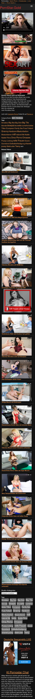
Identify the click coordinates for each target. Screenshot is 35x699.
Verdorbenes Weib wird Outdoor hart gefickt (16, 334)
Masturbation (22, 131)
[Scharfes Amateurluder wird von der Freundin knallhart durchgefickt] (17, 229)
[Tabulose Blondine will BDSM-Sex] (17, 254)
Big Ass (12, 122)
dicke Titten (6, 607)
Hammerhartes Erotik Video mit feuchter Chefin (17, 562)
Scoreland (5, 143)
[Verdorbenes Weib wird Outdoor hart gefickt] (17, 323)
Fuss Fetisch (28, 128)
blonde (4, 125)
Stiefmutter (11, 146)
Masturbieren (6, 134)
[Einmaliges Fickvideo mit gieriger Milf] (17, 277)
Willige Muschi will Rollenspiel (11, 402)
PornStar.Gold (10, 7)
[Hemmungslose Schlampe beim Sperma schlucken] (17, 573)
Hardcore (13, 131)
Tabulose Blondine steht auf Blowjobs (14, 356)
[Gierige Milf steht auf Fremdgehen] (17, 183)
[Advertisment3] (17, 300)
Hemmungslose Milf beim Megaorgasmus (15, 217)
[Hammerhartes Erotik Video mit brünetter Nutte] (17, 414)
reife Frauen (19, 140)
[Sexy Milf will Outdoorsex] (17, 161)
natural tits (20, 134)
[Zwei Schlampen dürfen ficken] (17, 368)
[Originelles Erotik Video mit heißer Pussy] (17, 505)
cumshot (25, 125)
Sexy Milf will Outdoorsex (10, 172)
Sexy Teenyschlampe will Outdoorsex (14, 493)
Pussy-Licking (7, 140)
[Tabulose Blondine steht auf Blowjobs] (17, 346)
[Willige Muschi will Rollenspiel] (17, 391)
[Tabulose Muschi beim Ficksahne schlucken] (17, 437)
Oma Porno (16, 137)
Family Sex (19, 128)
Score (27, 140)
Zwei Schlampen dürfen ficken (11, 379)
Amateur (4, 122)
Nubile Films (6, 137)
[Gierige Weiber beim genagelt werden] (17, 528)
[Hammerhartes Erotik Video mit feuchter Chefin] (17, 551)
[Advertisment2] (17, 82)
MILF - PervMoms (17, 118)
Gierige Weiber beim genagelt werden (14, 539)
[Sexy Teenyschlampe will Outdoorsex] (17, 482)
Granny (4, 131)
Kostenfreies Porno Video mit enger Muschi (15, 470)
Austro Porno (13, 1)
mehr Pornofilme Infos (7, 110)
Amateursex (22, 1)
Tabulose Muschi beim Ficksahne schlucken (16, 448)
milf (14, 134)
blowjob (10, 125)
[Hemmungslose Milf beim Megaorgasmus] (17, 206)
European (10, 128)
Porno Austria (11, 3)
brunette (18, 125)
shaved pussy (7, 632)
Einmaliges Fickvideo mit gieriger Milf (14, 288)
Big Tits (25, 122)
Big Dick (18, 122)
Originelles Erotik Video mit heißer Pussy (15, 516)
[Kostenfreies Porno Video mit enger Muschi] (17, 459)
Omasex (26, 137)
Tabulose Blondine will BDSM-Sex (12, 265)
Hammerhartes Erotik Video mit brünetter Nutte (16, 425)
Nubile (27, 134)
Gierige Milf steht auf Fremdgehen (13, 195)
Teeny (17, 146)
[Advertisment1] (17, 57)
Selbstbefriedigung (17, 143)
